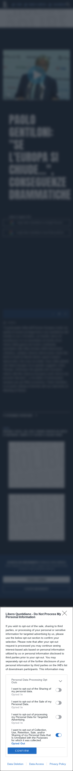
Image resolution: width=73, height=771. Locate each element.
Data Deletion (15, 763)
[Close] (65, 614)
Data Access (36, 763)
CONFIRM (22, 750)
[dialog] (36, 689)
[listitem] (36, 681)
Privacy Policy (58, 763)
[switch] (59, 690)
